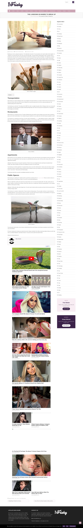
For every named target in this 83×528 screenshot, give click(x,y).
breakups (12, 498)
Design (59, 89)
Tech (59, 263)
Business (60, 48)
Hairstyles (60, 149)
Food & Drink (60, 113)
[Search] (73, 2)
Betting (59, 41)
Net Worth (60, 217)
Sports (59, 253)
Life (59, 183)
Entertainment (60, 99)
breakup (36, 118)
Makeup (59, 193)
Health (59, 152)
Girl (59, 130)
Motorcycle (60, 205)
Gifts (59, 128)
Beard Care (60, 36)
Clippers (59, 70)
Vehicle (59, 287)
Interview (60, 176)
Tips (59, 270)
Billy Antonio (11, 51)
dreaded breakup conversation (35, 61)
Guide (59, 135)
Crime (59, 82)
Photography (60, 229)
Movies (59, 207)
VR (58, 292)
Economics (60, 94)
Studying (59, 256)
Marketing (60, 195)
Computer (60, 74)
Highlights (60, 154)
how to (18, 498)
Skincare (59, 251)
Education (60, 96)
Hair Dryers (60, 145)
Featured (60, 108)
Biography (60, 43)
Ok (63, 526)
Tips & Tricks (60, 273)
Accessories (60, 24)
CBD (59, 60)
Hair (59, 140)
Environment (60, 101)
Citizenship (60, 67)
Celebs (59, 62)
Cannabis (60, 53)
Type (59, 282)
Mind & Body (60, 200)
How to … (60, 169)
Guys (15, 498)
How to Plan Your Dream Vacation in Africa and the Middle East (45, 500)
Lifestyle (59, 186)
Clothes (59, 72)
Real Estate (60, 234)
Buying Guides (61, 50)
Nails (59, 215)
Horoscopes (60, 164)
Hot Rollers (60, 166)
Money (59, 203)
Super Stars (60, 261)
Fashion (59, 106)
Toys (59, 278)
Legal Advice (60, 181)
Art (58, 31)
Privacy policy (72, 526)
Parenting (60, 222)
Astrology (60, 33)
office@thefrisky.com (37, 518)
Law (59, 178)
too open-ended (40, 177)
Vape (59, 285)
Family (59, 103)
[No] (81, 526)
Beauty (59, 38)
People (59, 224)
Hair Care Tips (60, 142)
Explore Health (66, 308)
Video (59, 290)
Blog (59, 45)
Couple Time (60, 77)
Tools (59, 275)
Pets (59, 227)
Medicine (60, 198)
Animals (59, 26)
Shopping (60, 249)
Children (59, 65)
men (20, 498)
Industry (59, 171)
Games (59, 123)
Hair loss (59, 147)
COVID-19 (60, 79)
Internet (59, 174)
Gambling (60, 120)
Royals (59, 244)
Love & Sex (60, 188)
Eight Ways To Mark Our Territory (15, 500)
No (67, 526)
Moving (59, 210)
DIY (59, 91)
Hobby (59, 159)
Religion (59, 241)
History (59, 157)
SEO (59, 246)
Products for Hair (61, 232)
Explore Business (66, 325)
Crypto (59, 84)
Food (59, 111)
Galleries (59, 118)
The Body (60, 268)
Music (59, 212)
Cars (59, 55)
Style (59, 258)
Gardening (60, 125)
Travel (59, 280)
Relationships (21, 51)
